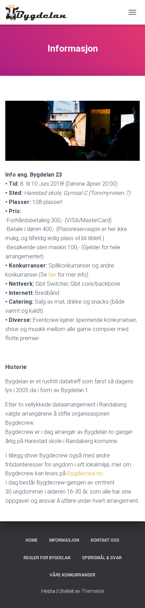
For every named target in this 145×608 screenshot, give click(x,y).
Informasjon (64, 540)
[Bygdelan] (38, 12)
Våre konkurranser (72, 575)
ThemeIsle (92, 591)
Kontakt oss (105, 540)
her (52, 274)
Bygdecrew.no (85, 473)
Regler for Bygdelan (47, 557)
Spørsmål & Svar (102, 557)
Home (32, 540)
